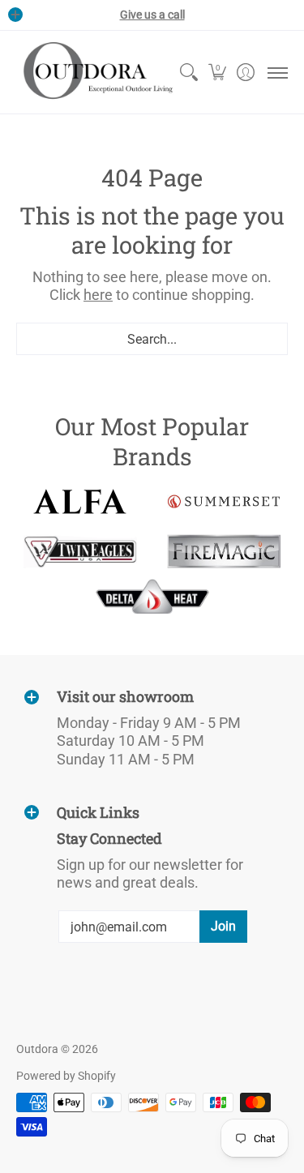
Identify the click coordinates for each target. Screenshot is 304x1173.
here (98, 294)
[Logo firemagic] (225, 551)
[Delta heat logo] (152, 596)
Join (223, 926)
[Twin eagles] (80, 551)
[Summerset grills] (225, 501)
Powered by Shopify (66, 1075)
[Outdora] (95, 72)
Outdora (37, 1048)
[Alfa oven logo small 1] (80, 501)
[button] (217, 72)
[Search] (188, 72)
